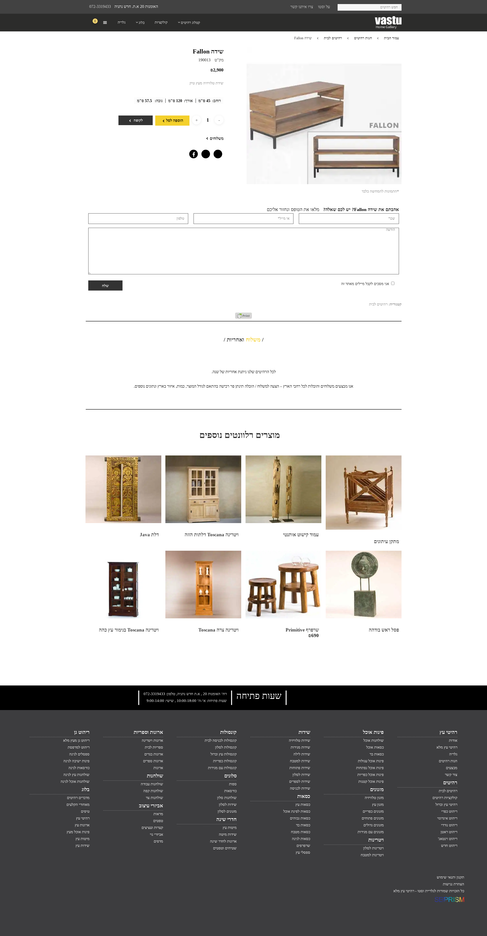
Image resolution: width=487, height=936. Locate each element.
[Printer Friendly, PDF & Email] (243, 317)
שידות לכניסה (300, 788)
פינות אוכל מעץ (78, 832)
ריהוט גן (82, 732)
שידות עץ (83, 846)
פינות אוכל (373, 732)
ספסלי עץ (303, 852)
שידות (304, 732)
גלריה (453, 754)
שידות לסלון (301, 775)
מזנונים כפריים (373, 811)
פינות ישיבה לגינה (76, 761)
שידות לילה (301, 754)
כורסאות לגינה (79, 768)
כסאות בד (303, 825)
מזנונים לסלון (227, 811)
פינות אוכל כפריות (370, 775)
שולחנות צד (154, 798)
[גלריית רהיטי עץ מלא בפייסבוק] (192, 152)
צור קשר (451, 775)
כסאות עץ (302, 805)
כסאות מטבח (300, 832)
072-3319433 (100, 6)
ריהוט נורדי (449, 825)
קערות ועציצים (152, 828)
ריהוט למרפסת (79, 747)
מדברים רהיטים (78, 798)
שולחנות (155, 775)
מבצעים (451, 768)
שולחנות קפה (153, 791)
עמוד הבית (391, 38)
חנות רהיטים (363, 38)
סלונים (230, 775)
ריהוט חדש (449, 846)
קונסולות (228, 732)
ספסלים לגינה (79, 754)
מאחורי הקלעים (78, 805)
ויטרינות (376, 840)
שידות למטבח (300, 761)
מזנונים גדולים (373, 825)
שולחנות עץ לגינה (76, 775)
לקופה (138, 120)
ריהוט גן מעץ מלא (76, 740)
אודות (453, 740)
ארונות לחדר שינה (223, 841)
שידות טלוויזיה (299, 740)
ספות (233, 784)
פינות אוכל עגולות (371, 761)
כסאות (303, 796)
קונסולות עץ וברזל (224, 754)
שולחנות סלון (227, 798)
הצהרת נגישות (453, 884)
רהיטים (450, 782)
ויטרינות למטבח (372, 855)
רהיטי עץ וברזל (446, 805)
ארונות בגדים (153, 754)
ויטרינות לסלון (373, 848)
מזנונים (377, 789)
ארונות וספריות (148, 732)
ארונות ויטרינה (152, 740)
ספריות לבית (154, 747)
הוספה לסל (174, 120)
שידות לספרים (299, 781)
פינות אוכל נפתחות (370, 768)
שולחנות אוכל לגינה (75, 781)
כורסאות (230, 791)
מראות (158, 814)
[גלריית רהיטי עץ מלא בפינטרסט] (216, 152)
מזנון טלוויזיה (374, 798)
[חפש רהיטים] (343, 6)
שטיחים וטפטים (225, 848)
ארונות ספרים (153, 761)
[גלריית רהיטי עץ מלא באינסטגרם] (204, 152)
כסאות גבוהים (300, 818)
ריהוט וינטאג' (447, 839)
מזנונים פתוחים (373, 818)
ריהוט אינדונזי (447, 818)
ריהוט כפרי (449, 811)
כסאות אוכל (375, 747)
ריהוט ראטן (449, 832)
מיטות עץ (230, 828)
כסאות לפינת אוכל (296, 811)
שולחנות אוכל (373, 740)
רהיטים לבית (333, 38)
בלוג (86, 789)
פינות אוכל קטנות (371, 781)
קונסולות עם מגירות (222, 768)
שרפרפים (303, 846)
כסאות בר (377, 754)
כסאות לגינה (301, 839)
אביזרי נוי (156, 834)
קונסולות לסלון (226, 747)
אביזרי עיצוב (151, 805)
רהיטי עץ (448, 732)
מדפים (158, 841)
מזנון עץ (378, 805)
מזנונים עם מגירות (371, 832)
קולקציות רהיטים (444, 798)
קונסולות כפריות (225, 761)
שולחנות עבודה (152, 784)
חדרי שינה (226, 819)
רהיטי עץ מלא (447, 747)
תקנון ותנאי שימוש (450, 877)
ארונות (158, 768)
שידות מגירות (300, 747)
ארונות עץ (82, 825)
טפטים (158, 821)
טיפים (85, 811)
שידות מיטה (228, 834)
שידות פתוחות (299, 768)
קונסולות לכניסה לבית (221, 740)
